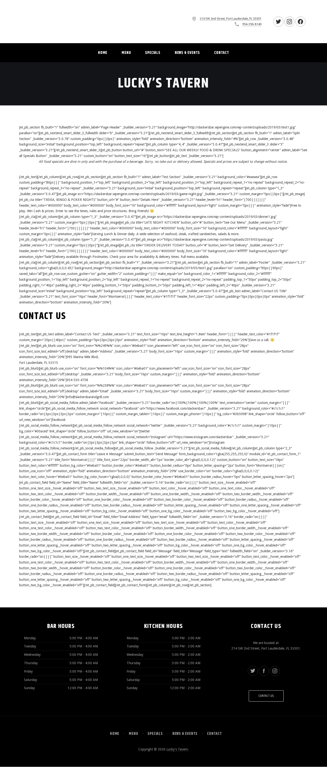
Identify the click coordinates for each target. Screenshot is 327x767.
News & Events (187, 53)
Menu (126, 53)
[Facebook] (264, 671)
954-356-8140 (251, 24)
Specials (152, 53)
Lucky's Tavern (177, 749)
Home (102, 53)
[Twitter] (253, 671)
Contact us (266, 695)
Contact (221, 53)
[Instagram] (275, 671)
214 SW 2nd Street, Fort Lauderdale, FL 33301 (230, 18)
